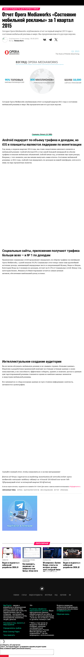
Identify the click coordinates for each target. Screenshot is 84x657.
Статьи (24, 595)
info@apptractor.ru (74, 486)
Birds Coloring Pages (11, 632)
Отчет (57, 490)
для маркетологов (31, 490)
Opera (20, 490)
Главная (16, 595)
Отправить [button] (4, 656)
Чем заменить (9, 635)
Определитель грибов (12, 628)
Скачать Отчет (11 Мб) (42, 134)
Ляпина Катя (19, 41)
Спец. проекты (18, 623)
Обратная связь (63, 614)
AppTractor (7, 605)
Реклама (6, 623)
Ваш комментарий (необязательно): (15, 648)
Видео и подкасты (35, 595)
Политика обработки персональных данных (39, 610)
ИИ (70, 595)
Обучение (63, 595)
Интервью (48, 595)
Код (56, 595)
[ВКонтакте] (44, 39)
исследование (47, 490)
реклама (64, 490)
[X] (56, 39)
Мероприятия (8, 625)
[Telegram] (50, 39)
